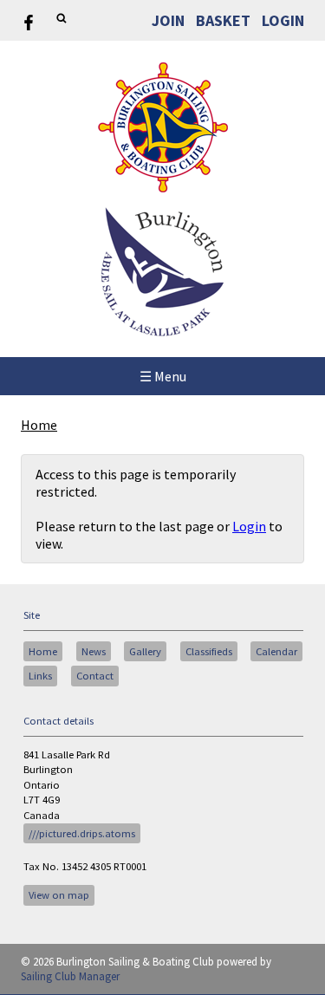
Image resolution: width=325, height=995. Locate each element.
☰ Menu (163, 376)
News (93, 651)
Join (168, 20)
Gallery (145, 651)
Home (39, 424)
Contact (95, 675)
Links (40, 675)
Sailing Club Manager (70, 976)
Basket (223, 20)
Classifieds (208, 651)
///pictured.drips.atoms (82, 833)
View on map (59, 894)
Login (283, 20)
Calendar (276, 651)
